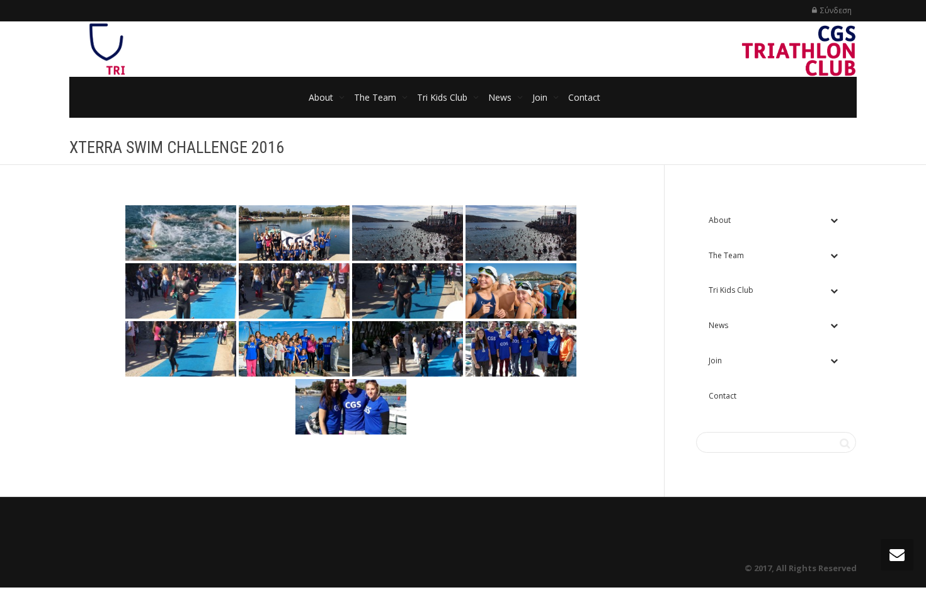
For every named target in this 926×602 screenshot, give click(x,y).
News (501, 97)
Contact (584, 97)
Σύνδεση (836, 10)
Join (541, 97)
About (322, 97)
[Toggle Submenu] (834, 220)
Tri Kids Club (443, 97)
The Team (376, 97)
